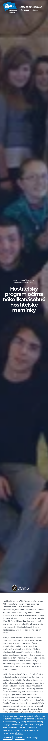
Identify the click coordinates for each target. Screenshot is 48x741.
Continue (7, 737)
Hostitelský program (27, 280)
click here (19, 733)
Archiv (15, 280)
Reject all (19, 737)
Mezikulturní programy (10, 7)
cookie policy (11, 721)
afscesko (23, 587)
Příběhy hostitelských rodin (23, 283)
